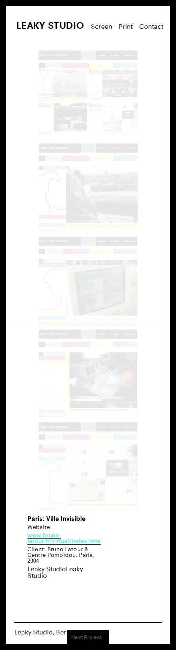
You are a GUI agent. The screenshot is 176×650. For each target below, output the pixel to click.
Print (126, 26)
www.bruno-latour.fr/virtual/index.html (64, 538)
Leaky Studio (50, 25)
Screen (101, 26)
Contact (151, 26)
